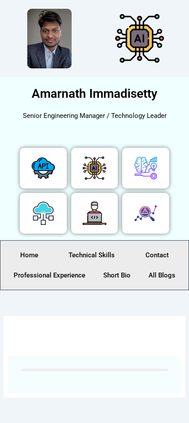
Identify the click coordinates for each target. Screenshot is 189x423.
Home (29, 255)
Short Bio (117, 275)
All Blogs (162, 275)
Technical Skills (92, 255)
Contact (157, 255)
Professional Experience (49, 275)
